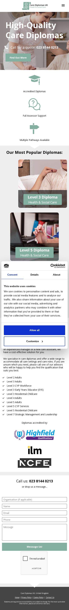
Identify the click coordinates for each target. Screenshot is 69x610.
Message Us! (34, 546)
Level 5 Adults (14, 402)
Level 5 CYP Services (18, 406)
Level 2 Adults (14, 377)
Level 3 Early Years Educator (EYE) (25, 389)
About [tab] (56, 274)
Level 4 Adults (14, 398)
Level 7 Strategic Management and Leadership (32, 414)
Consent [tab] (12, 274)
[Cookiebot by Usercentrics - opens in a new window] (50, 266)
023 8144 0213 (41, 481)
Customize (32, 341)
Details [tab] (34, 274)
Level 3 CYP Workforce (19, 385)
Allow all (34, 330)
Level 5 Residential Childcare (22, 410)
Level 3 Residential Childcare (22, 393)
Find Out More (18, 57)
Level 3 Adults (14, 381)
